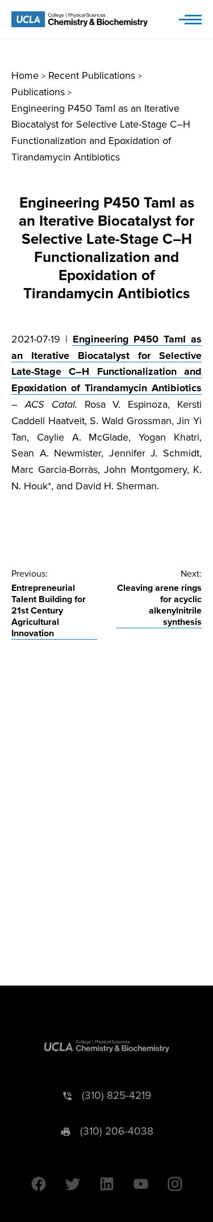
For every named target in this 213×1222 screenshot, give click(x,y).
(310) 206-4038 (116, 1131)
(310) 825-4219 (116, 1095)
